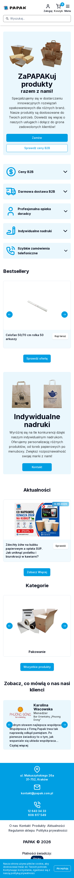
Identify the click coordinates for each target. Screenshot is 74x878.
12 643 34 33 (37, 811)
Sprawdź (60, 545)
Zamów (37, 137)
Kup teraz (60, 336)
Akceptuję (62, 868)
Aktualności (56, 826)
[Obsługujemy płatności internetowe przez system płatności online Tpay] (37, 859)
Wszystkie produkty (37, 667)
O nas (13, 826)
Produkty (39, 826)
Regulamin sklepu (21, 830)
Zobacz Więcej (37, 572)
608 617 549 (37, 815)
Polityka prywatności (51, 830)
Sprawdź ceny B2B (37, 148)
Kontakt (37, 467)
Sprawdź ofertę (37, 358)
